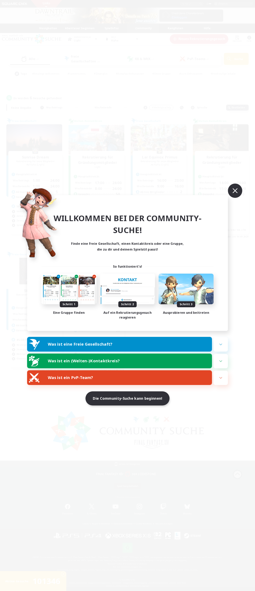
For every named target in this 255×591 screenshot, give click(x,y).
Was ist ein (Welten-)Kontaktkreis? (84, 361)
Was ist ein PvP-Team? (70, 377)
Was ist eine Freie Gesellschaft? (80, 344)
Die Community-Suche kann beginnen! (127, 398)
